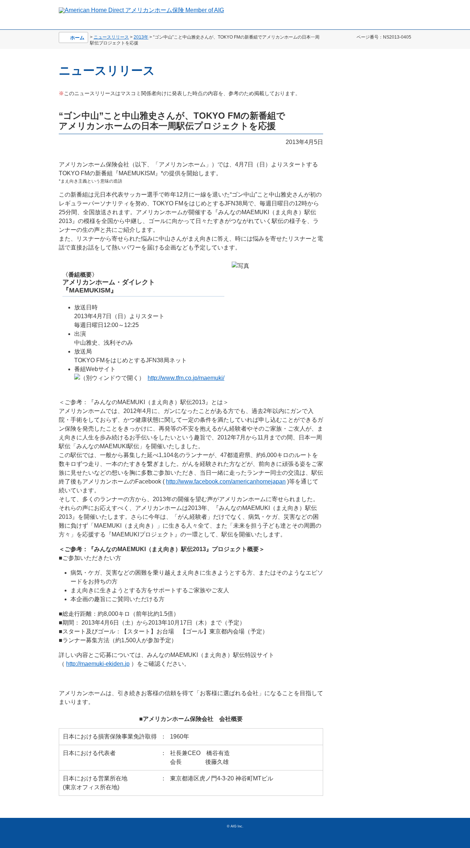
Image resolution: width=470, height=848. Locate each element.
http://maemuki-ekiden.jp (98, 664)
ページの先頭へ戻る (402, 831)
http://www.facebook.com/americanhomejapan (226, 481)
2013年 (141, 37)
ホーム (77, 37)
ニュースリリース (111, 37)
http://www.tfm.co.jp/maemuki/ (186, 378)
